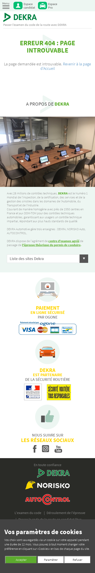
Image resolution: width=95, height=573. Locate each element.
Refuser (77, 560)
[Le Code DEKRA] (20, 17)
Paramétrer (51, 560)
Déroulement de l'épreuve (66, 512)
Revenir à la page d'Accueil (65, 66)
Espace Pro (52, 5)
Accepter (21, 560)
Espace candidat (29, 5)
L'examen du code (28, 512)
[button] (47, 258)
